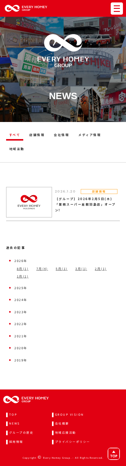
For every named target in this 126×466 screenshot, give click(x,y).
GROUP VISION (69, 414)
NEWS (14, 423)
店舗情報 (37, 135)
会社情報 (61, 135)
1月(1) (22, 276)
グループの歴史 (21, 432)
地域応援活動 (65, 432)
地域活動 (16, 149)
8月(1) (22, 269)
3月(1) (81, 269)
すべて (14, 135)
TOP (13, 414)
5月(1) (61, 269)
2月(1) (100, 269)
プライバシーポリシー (72, 441)
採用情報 (16, 441)
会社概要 (62, 423)
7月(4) (42, 269)
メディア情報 (89, 135)
